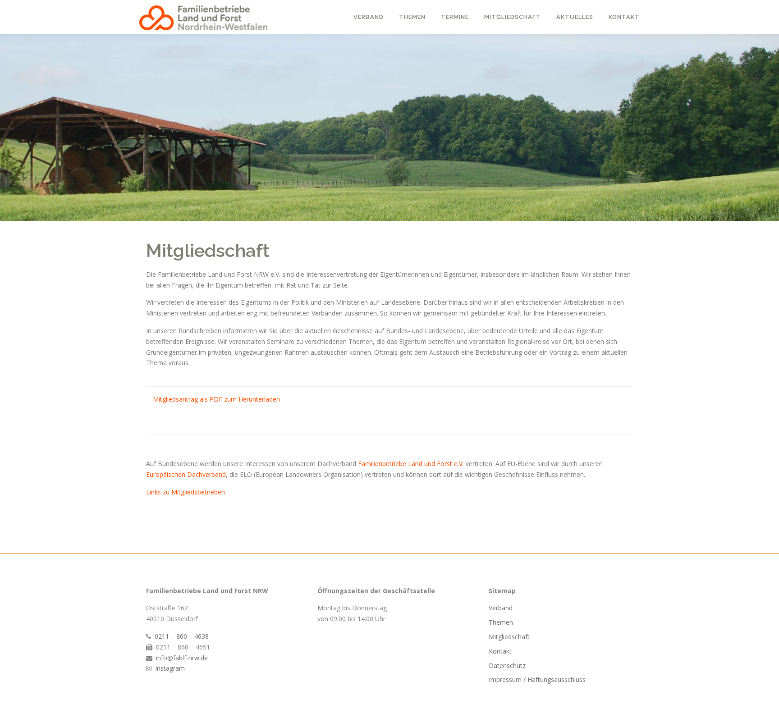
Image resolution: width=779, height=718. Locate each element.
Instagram (170, 668)
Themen (412, 17)
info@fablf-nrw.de (182, 658)
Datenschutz (507, 665)
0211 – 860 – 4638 (182, 636)
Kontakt (624, 17)
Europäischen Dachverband (186, 474)
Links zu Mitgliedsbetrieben (185, 492)
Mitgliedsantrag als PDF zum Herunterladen (216, 399)
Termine (455, 17)
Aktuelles (574, 17)
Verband (368, 17)
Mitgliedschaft (512, 17)
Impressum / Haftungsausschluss (537, 679)
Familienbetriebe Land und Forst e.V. (411, 463)
